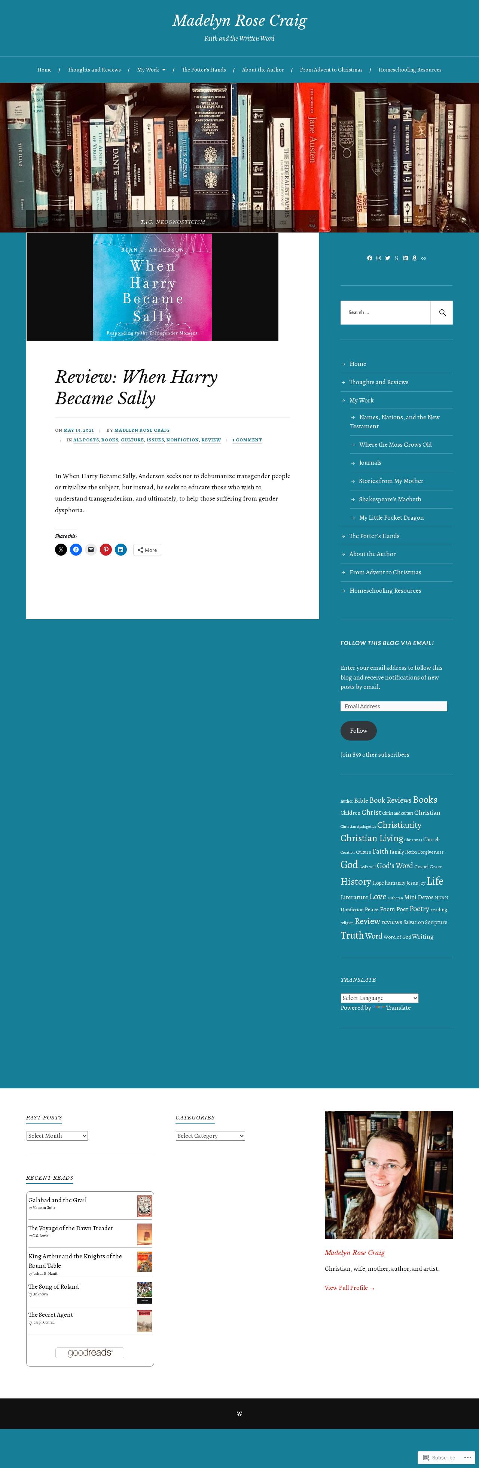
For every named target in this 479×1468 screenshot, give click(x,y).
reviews (391, 921)
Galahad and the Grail (57, 1200)
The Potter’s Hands (204, 69)
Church (431, 839)
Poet (402, 909)
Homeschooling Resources (410, 69)
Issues (155, 440)
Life (435, 880)
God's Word (395, 865)
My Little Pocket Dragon (391, 517)
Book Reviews (390, 800)
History (356, 881)
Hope (378, 883)
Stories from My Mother (391, 481)
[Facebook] (370, 258)
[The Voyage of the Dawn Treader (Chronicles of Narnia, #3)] (144, 1243)
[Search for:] (397, 313)
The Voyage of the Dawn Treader (70, 1228)
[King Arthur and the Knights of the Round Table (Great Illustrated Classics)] (144, 1270)
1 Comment (247, 440)
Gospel (421, 866)
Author (347, 801)
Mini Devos (419, 897)
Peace (372, 909)
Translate (398, 1007)
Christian (427, 812)
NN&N (441, 897)
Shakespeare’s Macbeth (390, 499)
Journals (370, 462)
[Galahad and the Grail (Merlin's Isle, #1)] (144, 1215)
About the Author (263, 69)
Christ (371, 812)
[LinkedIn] (406, 258)
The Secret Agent (50, 1314)
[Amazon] (415, 258)
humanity (395, 883)
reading (438, 909)
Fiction (411, 852)
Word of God (397, 936)
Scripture (436, 922)
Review (211, 440)
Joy (422, 883)
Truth (352, 935)
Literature (354, 897)
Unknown (40, 1294)
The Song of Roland (53, 1286)
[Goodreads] (397, 258)
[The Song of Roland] (144, 1301)
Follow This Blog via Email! (387, 642)
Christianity (399, 825)
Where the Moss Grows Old (395, 444)
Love (378, 896)
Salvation (413, 922)
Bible (361, 800)
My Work (148, 69)
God (350, 864)
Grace (436, 866)
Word (373, 936)
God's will (368, 867)
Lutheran (395, 898)
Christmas (413, 840)
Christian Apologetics (358, 826)
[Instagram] (379, 258)
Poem (387, 909)
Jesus (412, 883)
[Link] (424, 258)
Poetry (419, 908)
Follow (358, 730)
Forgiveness (431, 851)
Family (397, 851)
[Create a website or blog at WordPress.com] (239, 1414)
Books (109, 440)
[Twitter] (388, 258)
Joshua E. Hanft (45, 1273)
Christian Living (372, 838)
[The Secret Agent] (144, 1330)
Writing (423, 936)
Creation (348, 852)
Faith (380, 851)
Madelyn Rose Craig (240, 21)
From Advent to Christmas (331, 69)
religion (347, 923)
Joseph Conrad (44, 1322)
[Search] (441, 313)
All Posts (86, 440)
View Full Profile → (350, 1287)
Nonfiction (183, 440)
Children (350, 813)
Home (44, 69)
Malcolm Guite (44, 1207)
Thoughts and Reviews (94, 69)
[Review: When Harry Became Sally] (152, 339)
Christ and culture (397, 813)
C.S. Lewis (41, 1235)
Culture (132, 440)
